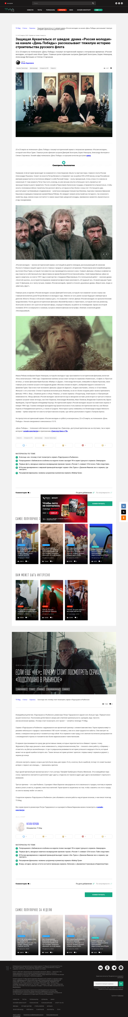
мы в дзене (10, 3)
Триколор (40, 689)
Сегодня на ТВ (44, 68)
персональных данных (116, 989)
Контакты (50, 1009)
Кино (52, 999)
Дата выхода (33, 68)
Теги (58, 1009)
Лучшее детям (26, 1006)
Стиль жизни (39, 1006)
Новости (53, 68)
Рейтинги (29, 1009)
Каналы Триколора (22, 68)
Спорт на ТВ (59, 1003)
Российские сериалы (53, 689)
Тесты (24, 999)
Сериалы (44, 999)
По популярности (103, 493)
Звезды (15, 1006)
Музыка (50, 1006)
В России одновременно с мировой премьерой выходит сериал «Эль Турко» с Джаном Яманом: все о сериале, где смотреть (63, 468)
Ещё (97, 10)
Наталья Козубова (33, 824)
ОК (121, 984)
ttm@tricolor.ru (17, 987)
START (32, 689)
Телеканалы (34, 999)
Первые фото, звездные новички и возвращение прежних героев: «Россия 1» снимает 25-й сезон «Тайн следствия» (64, 464)
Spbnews (120, 995)
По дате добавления (84, 493)
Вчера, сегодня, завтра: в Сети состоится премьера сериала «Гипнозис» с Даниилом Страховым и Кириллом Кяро (63, 864)
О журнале (40, 1009)
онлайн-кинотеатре (30, 431)
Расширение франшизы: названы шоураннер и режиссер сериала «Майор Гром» (50, 473)
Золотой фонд (18, 1009)
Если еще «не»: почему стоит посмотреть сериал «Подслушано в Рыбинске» (48, 457)
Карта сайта (16, 1015)
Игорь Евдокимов (27, 63)
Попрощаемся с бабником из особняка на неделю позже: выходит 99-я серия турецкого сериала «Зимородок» (62, 461)
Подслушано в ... (22, 689)
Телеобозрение (46, 1003)
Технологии (33, 1003)
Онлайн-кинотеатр (19, 1003)
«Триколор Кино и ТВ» (59, 431)
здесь (88, 156)
